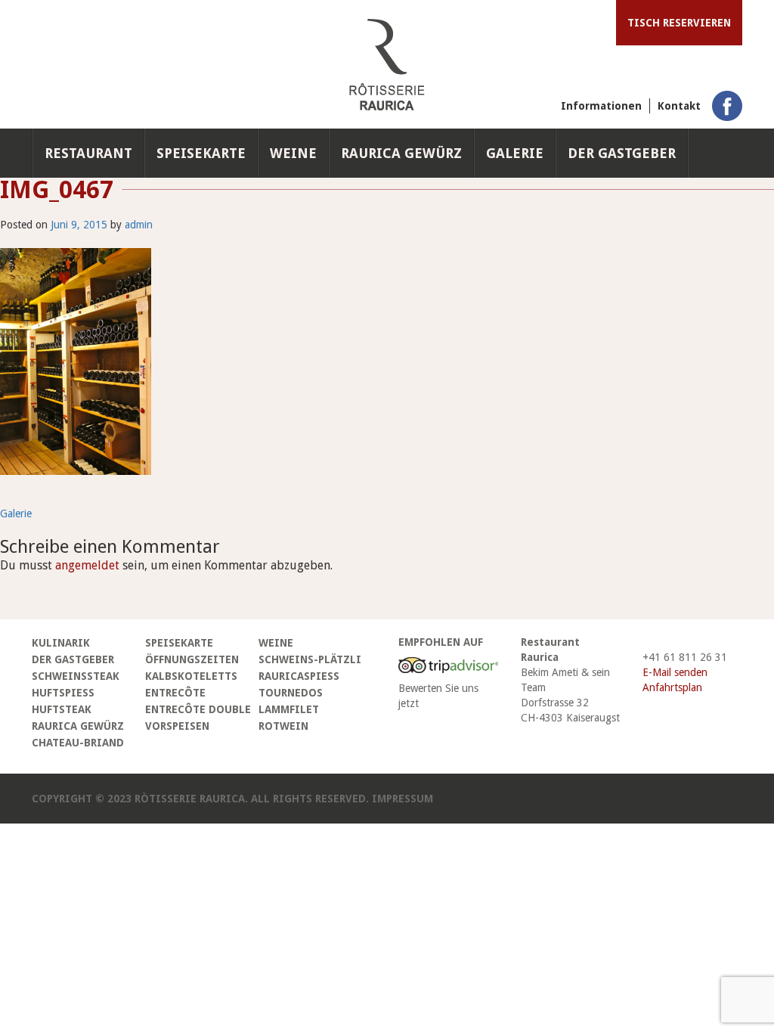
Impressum (402, 799)
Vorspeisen (177, 726)
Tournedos (291, 693)
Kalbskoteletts (191, 676)
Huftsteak (61, 709)
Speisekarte (201, 153)
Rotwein (283, 726)
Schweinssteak (75, 676)
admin (139, 225)
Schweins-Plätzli (310, 659)
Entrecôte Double (198, 709)
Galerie (514, 153)
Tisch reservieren (679, 23)
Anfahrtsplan (672, 687)
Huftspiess (63, 693)
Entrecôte (175, 693)
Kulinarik (61, 643)
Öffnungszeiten (192, 659)
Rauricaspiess (299, 676)
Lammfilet (289, 709)
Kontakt (679, 106)
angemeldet (87, 565)
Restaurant (88, 153)
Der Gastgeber (622, 153)
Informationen (601, 106)
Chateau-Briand (78, 743)
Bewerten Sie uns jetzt (438, 695)
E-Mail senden (674, 672)
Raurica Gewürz (401, 153)
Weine (293, 153)
